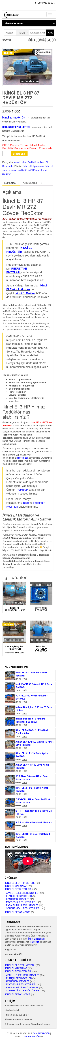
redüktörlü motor (36, 170)
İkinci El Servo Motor (17, 912)
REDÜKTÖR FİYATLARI (16, 270)
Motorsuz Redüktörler (20, 902)
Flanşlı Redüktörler (19, 895)
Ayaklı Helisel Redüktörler (26, 162)
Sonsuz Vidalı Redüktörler (22, 908)
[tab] (11, 183)
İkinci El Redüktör (36, 938)
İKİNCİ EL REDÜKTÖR (19, 249)
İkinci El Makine (25, 293)
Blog (26, 503)
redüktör (22, 170)
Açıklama (10, 182)
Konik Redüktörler (17, 899)
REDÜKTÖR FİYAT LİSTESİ (16, 126)
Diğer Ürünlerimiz (13, 23)
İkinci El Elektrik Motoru (20, 882)
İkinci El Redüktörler (18, 889)
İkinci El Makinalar (16, 885)
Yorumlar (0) (30, 182)
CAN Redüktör (41, 1033)
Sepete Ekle (19, 153)
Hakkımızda (22, 457)
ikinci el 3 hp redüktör (34, 166)
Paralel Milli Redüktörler (22, 905)
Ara (50, 32)
